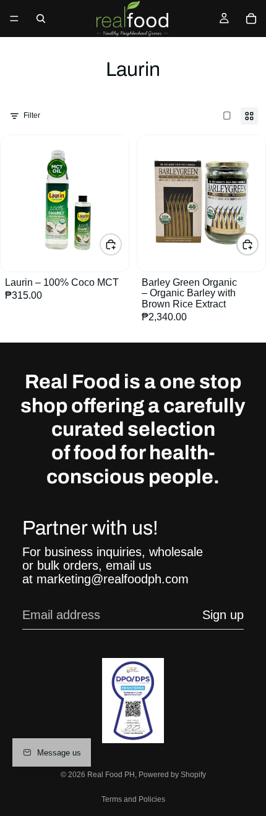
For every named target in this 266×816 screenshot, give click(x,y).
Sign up (223, 615)
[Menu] (14, 18)
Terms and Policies (133, 799)
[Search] (40, 18)
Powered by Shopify (172, 774)
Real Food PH (111, 774)
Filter (32, 115)
